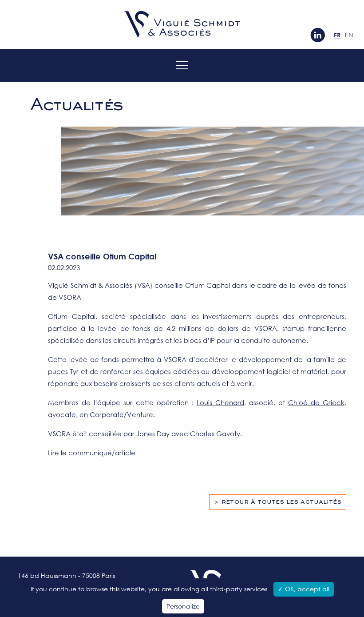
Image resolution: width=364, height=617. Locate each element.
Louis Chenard (220, 402)
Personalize (183, 606)
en (349, 35)
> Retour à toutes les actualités (277, 502)
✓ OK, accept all (303, 589)
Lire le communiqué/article (91, 453)
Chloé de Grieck (316, 402)
